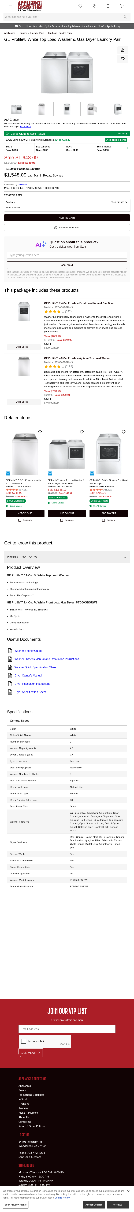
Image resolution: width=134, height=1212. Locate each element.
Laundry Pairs (37, 33)
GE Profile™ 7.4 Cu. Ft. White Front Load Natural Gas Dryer (79, 303)
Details (121, 133)
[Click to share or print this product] (122, 50)
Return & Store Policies (31, 1126)
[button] (10, 6)
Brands (22, 1090)
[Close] (128, 1191)
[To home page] (29, 6)
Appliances (9, 33)
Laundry (23, 33)
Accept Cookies (94, 1204)
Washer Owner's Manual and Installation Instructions (46, 659)
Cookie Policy (62, 1197)
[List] (80, 6)
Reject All (118, 1204)
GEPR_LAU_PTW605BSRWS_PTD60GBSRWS (36, 188)
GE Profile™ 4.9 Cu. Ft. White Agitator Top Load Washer (77, 358)
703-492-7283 (36, 1152)
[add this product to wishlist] (122, 59)
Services (23, 1108)
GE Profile (22, 184)
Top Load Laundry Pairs (60, 33)
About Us (23, 1117)
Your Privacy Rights (16, 1204)
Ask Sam (67, 265)
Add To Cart (67, 217)
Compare (27, 520)
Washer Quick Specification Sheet (35, 667)
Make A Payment (28, 1112)
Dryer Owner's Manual (28, 675)
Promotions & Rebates (31, 1094)
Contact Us (24, 1121)
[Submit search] (125, 17)
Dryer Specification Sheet (30, 691)
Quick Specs (22, 347)
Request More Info (69, 227)
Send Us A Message (29, 1157)
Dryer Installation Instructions (32, 683)
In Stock (23, 1099)
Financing (23, 1103)
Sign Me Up (28, 1052)
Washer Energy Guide (28, 650)
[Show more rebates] (127, 148)
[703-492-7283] (108, 6)
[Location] (94, 6)
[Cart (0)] (122, 6)
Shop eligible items (115, 139)
